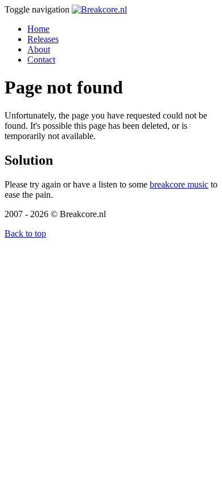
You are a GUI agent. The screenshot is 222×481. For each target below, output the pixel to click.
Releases (43, 39)
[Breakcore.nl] (99, 9)
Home (38, 29)
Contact (41, 59)
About (38, 49)
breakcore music (179, 184)
